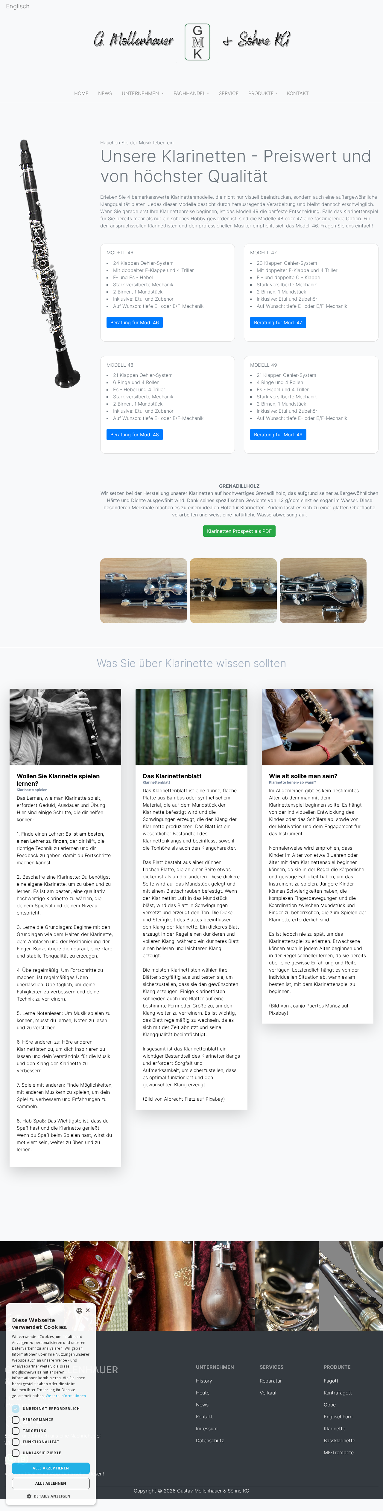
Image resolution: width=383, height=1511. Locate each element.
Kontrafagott (338, 1393)
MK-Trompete (339, 1452)
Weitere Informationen (66, 1395)
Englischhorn (223, 1289)
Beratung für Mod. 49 (278, 435)
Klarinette (334, 1429)
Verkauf (268, 1393)
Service (229, 93)
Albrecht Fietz (179, 1099)
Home (83, 93)
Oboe (330, 1405)
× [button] (87, 1310)
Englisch (18, 6)
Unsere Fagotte (96, 1289)
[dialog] (51, 1404)
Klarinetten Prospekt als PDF (239, 531)
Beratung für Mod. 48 (134, 435)
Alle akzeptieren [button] (51, 1468)
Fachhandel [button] (190, 93)
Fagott (331, 1381)
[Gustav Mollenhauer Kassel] (191, 42)
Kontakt (298, 93)
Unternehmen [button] (141, 93)
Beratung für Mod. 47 (278, 322)
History (204, 1381)
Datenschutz (210, 1440)
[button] (51, 1496)
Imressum (207, 1429)
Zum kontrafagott (32, 1289)
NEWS (107, 93)
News (202, 1405)
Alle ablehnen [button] (50, 1483)
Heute (202, 1393)
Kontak (203, 1417)
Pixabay (214, 1099)
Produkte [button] (261, 93)
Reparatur (271, 1381)
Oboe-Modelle (159, 1289)
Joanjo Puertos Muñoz (315, 1006)
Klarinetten (287, 1289)
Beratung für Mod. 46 (134, 322)
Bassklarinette (351, 1289)
